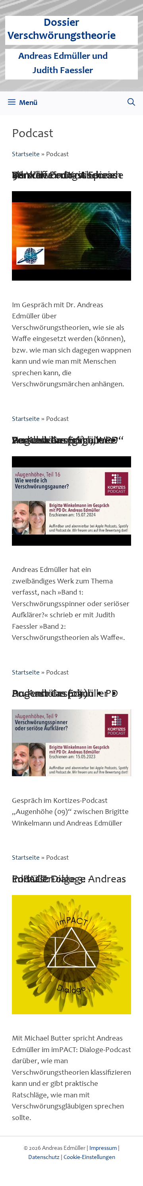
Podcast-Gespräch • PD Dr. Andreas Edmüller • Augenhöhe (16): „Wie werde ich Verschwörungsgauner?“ (68, 441)
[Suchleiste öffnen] (131, 103)
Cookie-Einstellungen (89, 1158)
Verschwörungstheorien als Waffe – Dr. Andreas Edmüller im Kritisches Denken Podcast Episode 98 (68, 176)
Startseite (26, 154)
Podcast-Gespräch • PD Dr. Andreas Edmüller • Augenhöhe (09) (65, 694)
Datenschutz (44, 1158)
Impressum (103, 1148)
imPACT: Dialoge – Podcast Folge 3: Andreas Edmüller (69, 879)
